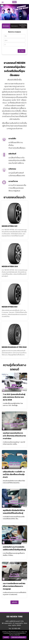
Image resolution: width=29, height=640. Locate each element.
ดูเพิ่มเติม (14, 602)
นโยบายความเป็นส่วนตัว (18, 637)
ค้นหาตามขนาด (14, 26)
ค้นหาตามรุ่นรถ (6, 26)
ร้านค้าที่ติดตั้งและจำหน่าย (23, 26)
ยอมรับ (6, 637)
